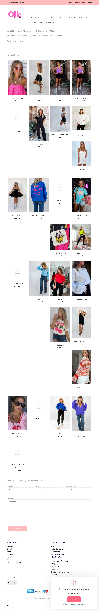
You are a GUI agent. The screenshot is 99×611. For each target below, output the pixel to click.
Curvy (33, 22)
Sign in (77, 2)
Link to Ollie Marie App (59, 572)
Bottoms (70, 17)
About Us (54, 569)
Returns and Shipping (59, 561)
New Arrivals (37, 17)
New (52, 546)
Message (11, 498)
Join (83, 2)
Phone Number (71, 486)
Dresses (83, 17)
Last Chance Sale (49, 22)
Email (38, 486)
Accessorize (55, 552)
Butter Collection (57, 549)
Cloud (51, 17)
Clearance (54, 574)
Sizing (52, 564)
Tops (60, 17)
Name (10, 486)
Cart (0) (89, 2)
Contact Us (54, 566)
